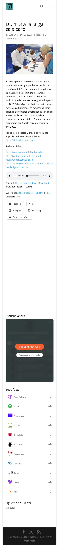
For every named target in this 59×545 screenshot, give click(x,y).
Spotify (39, 192)
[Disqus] (29, 263)
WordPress (29, 540)
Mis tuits (10, 507)
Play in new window (25, 182)
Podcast (38, 34)
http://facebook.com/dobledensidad (24, 152)
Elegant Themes (29, 536)
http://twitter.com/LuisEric (19, 159)
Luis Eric (13, 34)
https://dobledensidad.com (20, 140)
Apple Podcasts (25, 192)
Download (43, 182)
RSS (48, 192)
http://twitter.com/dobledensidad (23, 156)
